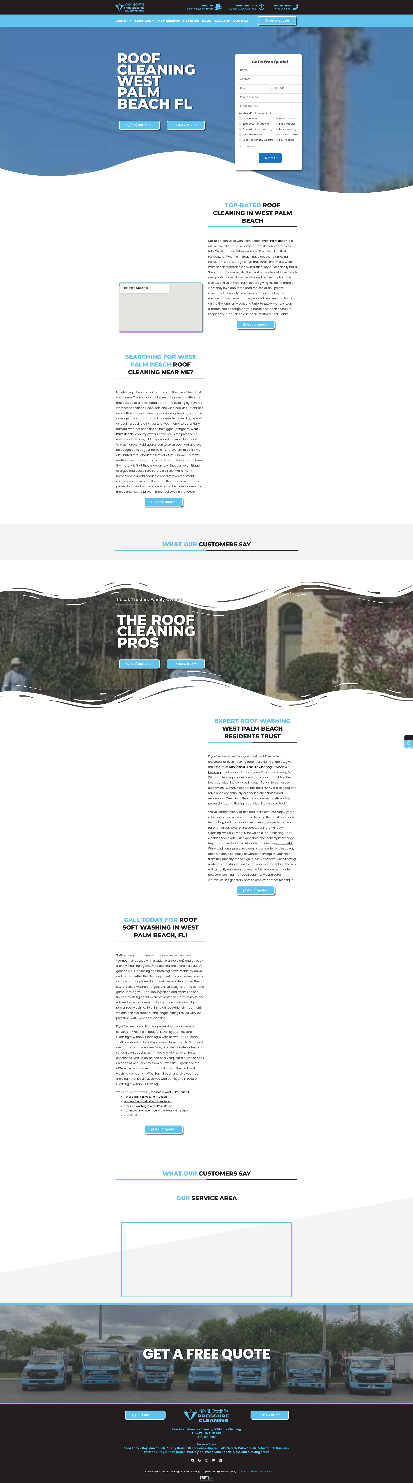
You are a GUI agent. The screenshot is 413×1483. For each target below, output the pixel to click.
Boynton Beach (153, 1448)
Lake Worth (228, 1448)
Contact (241, 21)
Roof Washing (250, 118)
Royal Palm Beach (172, 1452)
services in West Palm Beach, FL (171, 1092)
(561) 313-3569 (281, 5)
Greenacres (197, 1448)
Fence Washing (288, 129)
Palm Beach (247, 1448)
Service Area (206, 1444)
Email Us (207, 5)
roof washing (285, 843)
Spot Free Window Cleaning (258, 139)
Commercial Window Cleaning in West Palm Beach (156, 1110)
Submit (270, 158)
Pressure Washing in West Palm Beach (148, 1106)
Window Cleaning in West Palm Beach (147, 1101)
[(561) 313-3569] (295, 7)
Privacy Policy (265, 1471)
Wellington (195, 1452)
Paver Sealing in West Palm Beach (145, 1097)
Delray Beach (176, 1448)
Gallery (222, 21)
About (122, 21)
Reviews (191, 21)
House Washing (288, 118)
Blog (207, 21)
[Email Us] (218, 7)
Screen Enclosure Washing (257, 129)
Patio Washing (287, 124)
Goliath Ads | (243, 1471)
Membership (169, 21)
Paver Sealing (286, 139)
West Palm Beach (274, 241)
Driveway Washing (253, 134)
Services (143, 21)
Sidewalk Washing (289, 134)
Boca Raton (132, 1448)
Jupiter (212, 1448)
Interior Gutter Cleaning (256, 124)
